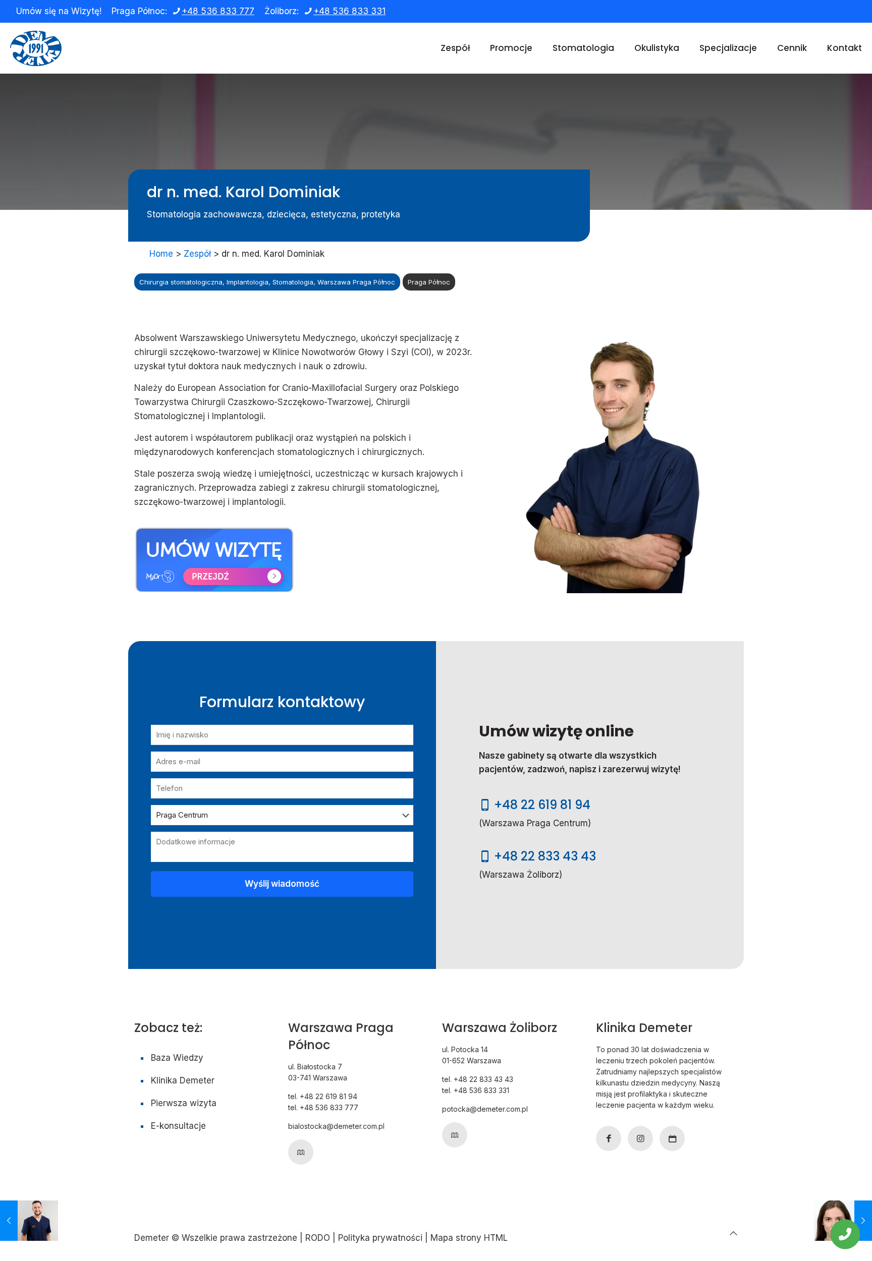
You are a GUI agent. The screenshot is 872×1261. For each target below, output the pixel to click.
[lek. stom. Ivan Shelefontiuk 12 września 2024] (29, 1220)
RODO (317, 1238)
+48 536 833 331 (349, 11)
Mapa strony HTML (469, 1238)
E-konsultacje (178, 1126)
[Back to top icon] (733, 1233)
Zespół (197, 254)
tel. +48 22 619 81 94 (322, 1096)
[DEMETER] (36, 48)
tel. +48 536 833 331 (475, 1090)
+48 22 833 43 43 (545, 856)
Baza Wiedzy (177, 1058)
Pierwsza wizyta (183, 1103)
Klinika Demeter (182, 1080)
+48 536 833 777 (218, 11)
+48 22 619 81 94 (542, 804)
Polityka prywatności (380, 1238)
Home (161, 254)
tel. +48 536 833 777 (323, 1107)
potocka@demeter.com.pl (485, 1109)
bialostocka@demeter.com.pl (336, 1126)
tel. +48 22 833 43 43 (477, 1079)
